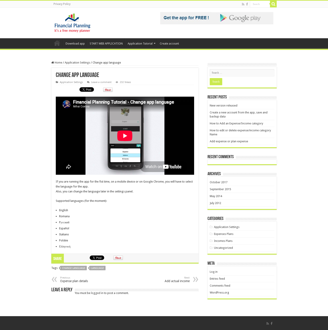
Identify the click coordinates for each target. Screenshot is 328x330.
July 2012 (215, 203)
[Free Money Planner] (72, 22)
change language (73, 268)
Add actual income (177, 279)
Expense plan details (74, 279)
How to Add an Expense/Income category (236, 123)
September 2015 (220, 189)
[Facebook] (247, 4)
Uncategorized (223, 247)
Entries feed (217, 278)
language (97, 268)
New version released (223, 105)
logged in (97, 293)
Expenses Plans (223, 234)
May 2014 (216, 196)
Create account (169, 43)
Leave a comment (101, 82)
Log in (214, 271)
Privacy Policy (62, 4)
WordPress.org (219, 292)
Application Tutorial (140, 43)
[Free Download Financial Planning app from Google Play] (216, 18)
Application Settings (77, 62)
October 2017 (218, 182)
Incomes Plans (223, 241)
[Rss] (243, 4)
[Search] (273, 4)
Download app (75, 43)
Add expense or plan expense (229, 141)
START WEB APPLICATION (106, 43)
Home (57, 43)
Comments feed (220, 285)
